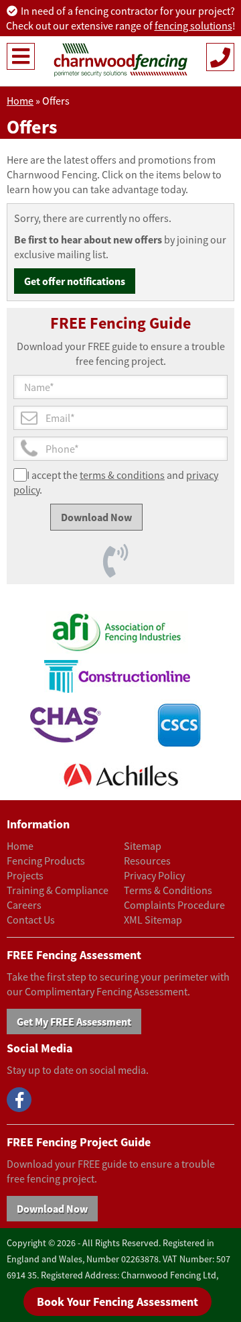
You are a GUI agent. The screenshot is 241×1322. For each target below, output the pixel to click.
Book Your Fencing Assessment (117, 1301)
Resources (147, 860)
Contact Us (31, 919)
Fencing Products (46, 860)
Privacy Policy (154, 875)
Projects (25, 875)
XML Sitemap (153, 919)
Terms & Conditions (168, 890)
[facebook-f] (19, 1099)
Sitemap (142, 845)
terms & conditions (122, 475)
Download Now (52, 1208)
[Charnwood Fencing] (121, 60)
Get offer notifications (74, 281)
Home (20, 100)
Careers (24, 905)
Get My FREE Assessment (74, 1021)
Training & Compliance (57, 890)
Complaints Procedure (174, 905)
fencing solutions (193, 25)
